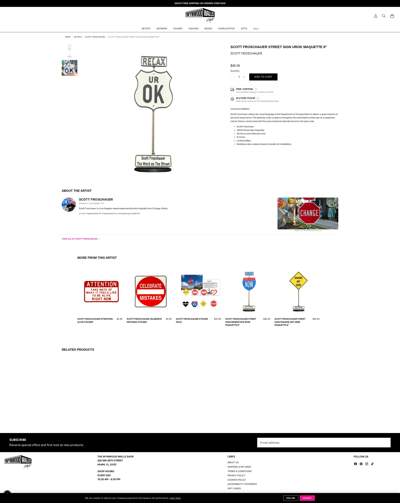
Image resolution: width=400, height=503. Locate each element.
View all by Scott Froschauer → (81, 239)
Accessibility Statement (242, 484)
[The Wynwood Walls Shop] (200, 16)
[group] (69, 51)
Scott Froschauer (95, 37)
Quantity (234, 71)
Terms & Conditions (240, 471)
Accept (307, 498)
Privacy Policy (236, 475)
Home (67, 37)
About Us (233, 462)
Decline (290, 498)
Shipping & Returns (239, 467)
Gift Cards (234, 488)
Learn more (175, 498)
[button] (383, 16)
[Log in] (375, 16)
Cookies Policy (237, 480)
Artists (78, 37)
